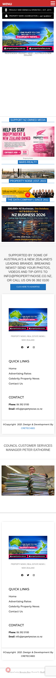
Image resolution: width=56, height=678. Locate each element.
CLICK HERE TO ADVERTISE (28, 286)
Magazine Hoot (24, 672)
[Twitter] (28, 347)
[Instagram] (34, 347)
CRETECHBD (28, 428)
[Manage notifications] (8, 669)
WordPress (44, 672)
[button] (53, 3)
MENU (7, 4)
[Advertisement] (28, 87)
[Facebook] (22, 347)
